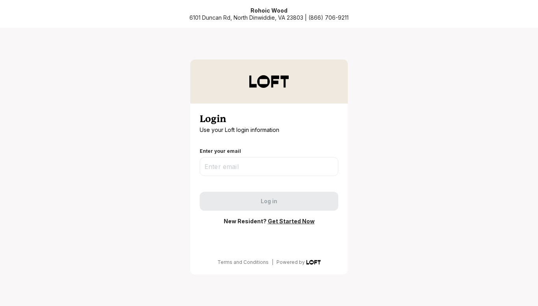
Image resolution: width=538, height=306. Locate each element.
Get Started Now (291, 221)
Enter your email (220, 151)
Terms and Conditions (243, 262)
